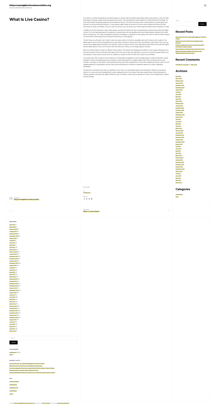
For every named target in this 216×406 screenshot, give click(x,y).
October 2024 (179, 112)
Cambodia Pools (13, 387)
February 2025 (179, 103)
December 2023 (180, 135)
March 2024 (179, 128)
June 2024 (178, 121)
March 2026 (179, 78)
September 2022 (180, 169)
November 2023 (180, 137)
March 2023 (179, 155)
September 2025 (180, 87)
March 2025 (179, 101)
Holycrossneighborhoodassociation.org (24, 403)
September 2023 (180, 142)
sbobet (11, 394)
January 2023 (179, 160)
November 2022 (180, 164)
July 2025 (178, 92)
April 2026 (178, 76)
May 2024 (178, 123)
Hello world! (194, 64)
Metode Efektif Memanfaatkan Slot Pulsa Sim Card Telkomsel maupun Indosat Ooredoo (32, 372)
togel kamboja (13, 384)
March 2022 (179, 182)
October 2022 (179, 166)
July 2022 (178, 173)
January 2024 (179, 133)
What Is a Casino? (71, 211)
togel (177, 196)
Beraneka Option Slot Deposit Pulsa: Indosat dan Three (190, 49)
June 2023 (178, 148)
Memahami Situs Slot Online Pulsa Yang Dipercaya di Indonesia (25, 365)
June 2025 (178, 94)
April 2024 (178, 126)
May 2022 (178, 178)
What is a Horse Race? (91, 211)
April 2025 (178, 99)
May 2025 (178, 96)
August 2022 (179, 171)
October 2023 (179, 139)
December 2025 (180, 85)
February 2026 (179, 80)
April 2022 (178, 180)
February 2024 (179, 130)
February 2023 (179, 157)
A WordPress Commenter (182, 64)
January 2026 (179, 83)
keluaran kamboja (14, 381)
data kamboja (13, 390)
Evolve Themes (46, 403)
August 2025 (179, 89)
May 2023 (178, 151)
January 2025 (179, 105)
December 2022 (180, 162)
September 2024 (180, 114)
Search (177, 20)
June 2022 (178, 175)
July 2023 (178, 146)
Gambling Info (87, 192)
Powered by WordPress (63, 403)
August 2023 (179, 144)
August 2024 (179, 117)
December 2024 (180, 108)
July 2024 (178, 119)
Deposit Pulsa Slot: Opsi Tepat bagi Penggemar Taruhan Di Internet (26, 363)
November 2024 (180, 110)
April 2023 (178, 153)
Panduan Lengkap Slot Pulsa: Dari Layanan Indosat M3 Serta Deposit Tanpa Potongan (31, 368)
